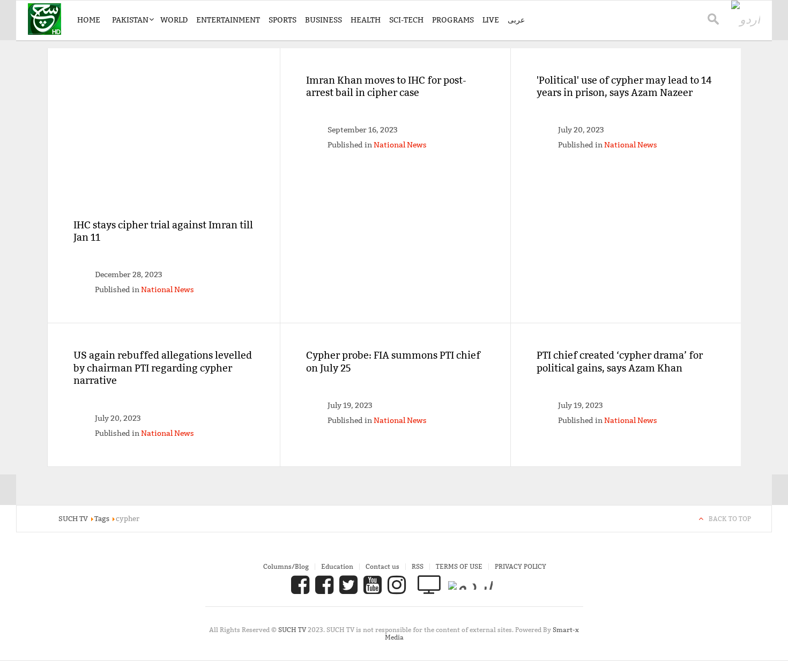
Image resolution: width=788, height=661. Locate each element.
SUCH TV (293, 630)
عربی (516, 20)
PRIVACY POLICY (520, 566)
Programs (453, 20)
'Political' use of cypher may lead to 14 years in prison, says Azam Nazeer (624, 86)
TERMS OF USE (459, 566)
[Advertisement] (164, 146)
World (174, 20)
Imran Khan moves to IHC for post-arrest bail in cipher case (386, 86)
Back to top (730, 519)
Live (490, 20)
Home (88, 20)
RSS (417, 566)
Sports (282, 20)
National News (167, 289)
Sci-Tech (406, 20)
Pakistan (130, 20)
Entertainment (228, 20)
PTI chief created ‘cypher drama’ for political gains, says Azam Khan (620, 361)
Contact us (382, 566)
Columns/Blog (286, 566)
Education (337, 566)
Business (323, 20)
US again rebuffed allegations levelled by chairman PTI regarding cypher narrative (162, 368)
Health (366, 20)
